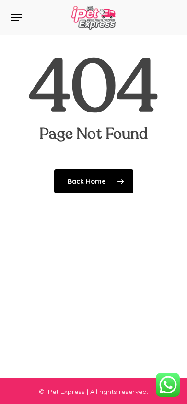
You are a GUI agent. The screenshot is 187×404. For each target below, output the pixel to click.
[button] (16, 17)
